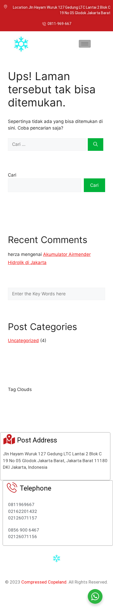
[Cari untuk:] (48, 144)
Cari (12, 175)
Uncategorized (23, 340)
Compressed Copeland (43, 582)
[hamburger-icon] (85, 44)
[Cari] (95, 144)
